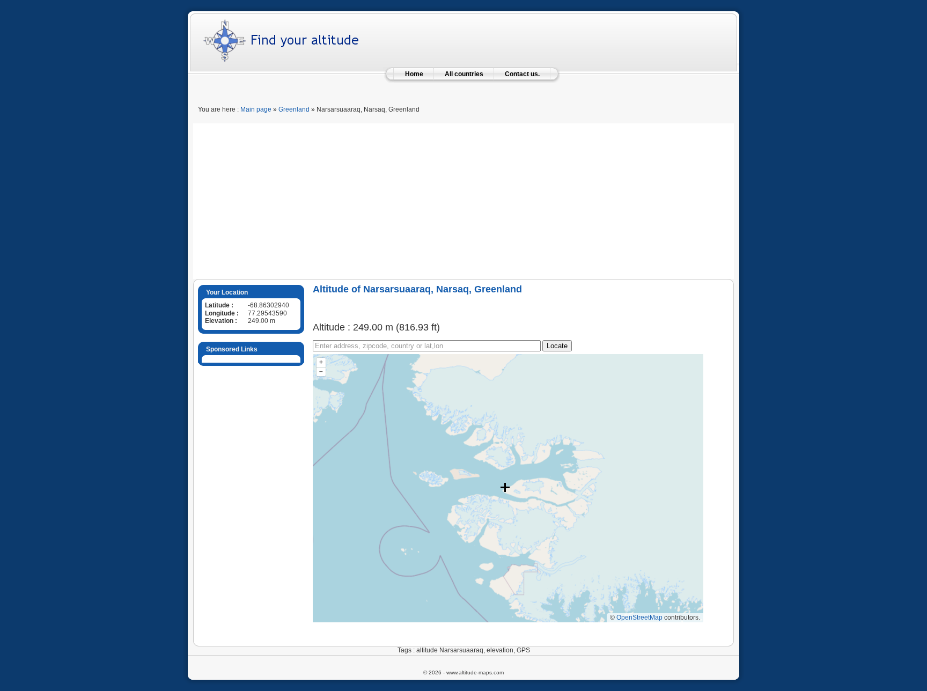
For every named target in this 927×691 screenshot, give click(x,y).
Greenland (294, 109)
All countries (464, 74)
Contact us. (522, 74)
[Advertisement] (463, 198)
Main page (255, 109)
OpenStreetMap (639, 617)
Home (414, 74)
